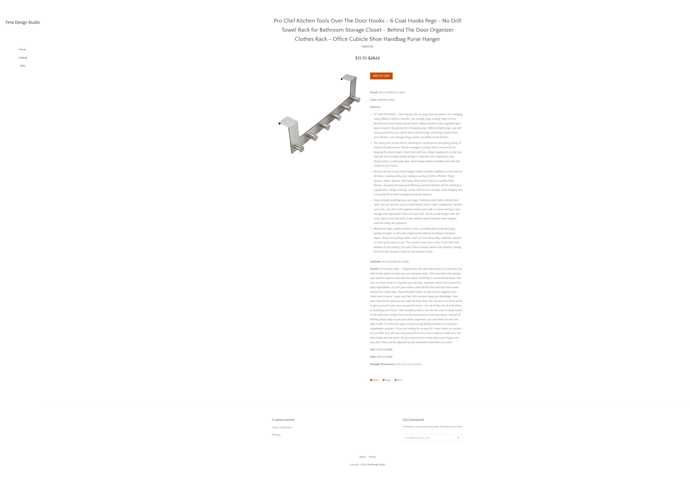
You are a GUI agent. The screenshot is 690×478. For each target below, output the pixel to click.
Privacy (372, 457)
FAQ (22, 65)
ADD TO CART (381, 75)
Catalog (22, 57)
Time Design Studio (376, 464)
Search (362, 457)
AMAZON (367, 46)
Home (22, 49)
